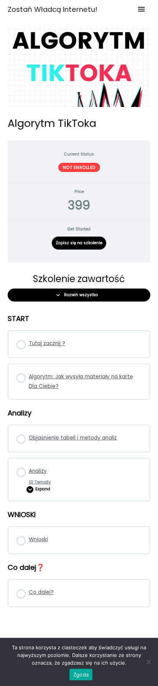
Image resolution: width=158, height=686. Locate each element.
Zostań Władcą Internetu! (52, 9)
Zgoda (81, 674)
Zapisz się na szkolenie (79, 243)
